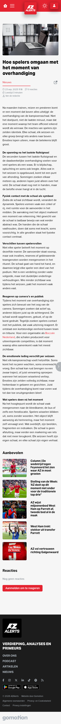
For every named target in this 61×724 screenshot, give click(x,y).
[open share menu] (55, 82)
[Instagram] (9, 680)
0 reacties (32, 89)
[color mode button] (45, 6)
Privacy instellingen (22, 705)
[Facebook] (3, 680)
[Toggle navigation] (12, 5)
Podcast (9, 661)
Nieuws (8, 672)
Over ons (10, 655)
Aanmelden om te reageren (22, 588)
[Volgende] (58, 367)
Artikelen (10, 666)
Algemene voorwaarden (14, 700)
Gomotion (38, 696)
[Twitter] (16, 680)
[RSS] (42, 680)
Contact (6, 705)
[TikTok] (29, 680)
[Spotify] (35, 680)
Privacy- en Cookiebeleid (39, 700)
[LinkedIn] (23, 680)
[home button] (5, 6)
